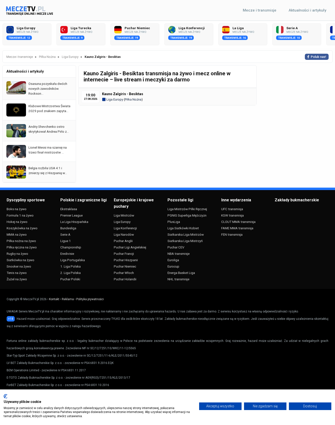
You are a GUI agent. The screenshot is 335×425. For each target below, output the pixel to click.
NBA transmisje (179, 254)
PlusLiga (174, 222)
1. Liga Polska (70, 266)
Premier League (71, 215)
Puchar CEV (176, 247)
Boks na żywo (16, 209)
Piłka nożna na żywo (21, 241)
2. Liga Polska (70, 273)
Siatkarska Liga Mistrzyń (185, 241)
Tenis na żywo (17, 273)
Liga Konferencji (125, 228)
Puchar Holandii (125, 279)
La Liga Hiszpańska (74, 222)
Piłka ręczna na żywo (22, 247)
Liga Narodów (124, 234)
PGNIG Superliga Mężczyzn (187, 215)
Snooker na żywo (19, 266)
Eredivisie (67, 254)
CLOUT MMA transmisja (238, 222)
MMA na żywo (17, 234)
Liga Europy (114, 99)
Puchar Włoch (124, 273)
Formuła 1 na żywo (20, 215)
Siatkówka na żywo (20, 260)
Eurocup (173, 266)
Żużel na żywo (17, 279)
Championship (70, 247)
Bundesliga (68, 228)
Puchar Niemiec (125, 266)
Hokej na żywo (17, 222)
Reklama (68, 299)
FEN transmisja (232, 234)
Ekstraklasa (68, 209)
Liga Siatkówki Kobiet (183, 228)
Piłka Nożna (133, 99)
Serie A (65, 234)
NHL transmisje (178, 279)
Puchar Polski (70, 279)
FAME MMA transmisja (237, 228)
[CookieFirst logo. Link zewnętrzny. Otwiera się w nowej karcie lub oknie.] (5, 396)
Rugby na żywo (17, 254)
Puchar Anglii (123, 241)
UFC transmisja (232, 209)
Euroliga (173, 260)
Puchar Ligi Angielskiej (130, 247)
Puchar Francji (124, 254)
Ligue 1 (65, 241)
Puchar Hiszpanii (126, 260)
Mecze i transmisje (259, 10)
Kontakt (54, 299)
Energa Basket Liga (181, 273)
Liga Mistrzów (124, 215)
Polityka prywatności (90, 299)
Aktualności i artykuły (307, 10)
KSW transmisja (232, 215)
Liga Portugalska (72, 260)
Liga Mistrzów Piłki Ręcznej (187, 209)
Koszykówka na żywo (22, 228)
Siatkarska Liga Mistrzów (186, 234)
